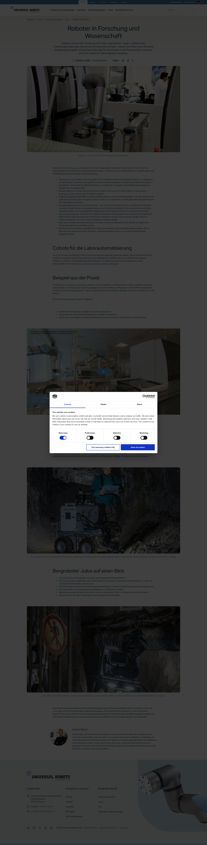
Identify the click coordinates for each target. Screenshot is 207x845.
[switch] (90, 438)
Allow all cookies (138, 447)
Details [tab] (103, 404)
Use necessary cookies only (103, 447)
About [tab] (139, 404)
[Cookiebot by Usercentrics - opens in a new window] (144, 396)
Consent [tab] (67, 404)
